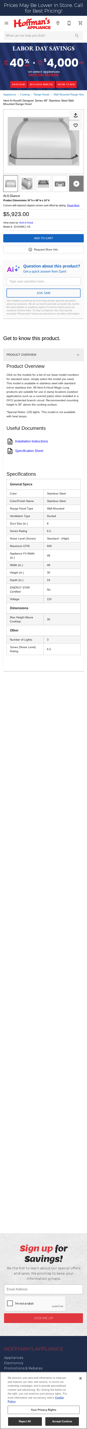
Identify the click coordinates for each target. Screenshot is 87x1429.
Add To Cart (43, 238)
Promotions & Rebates (23, 1368)
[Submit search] (76, 35)
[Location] (58, 23)
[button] (6, 23)
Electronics (13, 1363)
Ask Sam (43, 293)
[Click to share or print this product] (75, 115)
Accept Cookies (62, 1421)
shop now (18, 84)
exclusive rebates (41, 84)
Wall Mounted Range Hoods (70, 94)
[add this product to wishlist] (75, 125)
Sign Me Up (43, 1318)
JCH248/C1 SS (22, 227)
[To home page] (32, 23)
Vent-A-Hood (26, 222)
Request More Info (46, 249)
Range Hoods (42, 94)
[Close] (80, 1378)
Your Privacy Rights (43, 1409)
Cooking (25, 94)
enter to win (66, 84)
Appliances (9, 94)
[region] (43, 1400)
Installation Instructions (31, 441)
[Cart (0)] (80, 23)
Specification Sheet (29, 451)
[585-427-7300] (69, 23)
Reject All (25, 1421)
